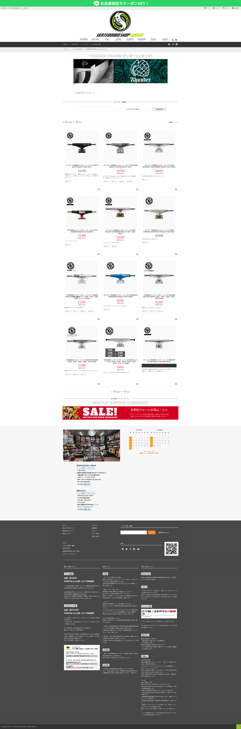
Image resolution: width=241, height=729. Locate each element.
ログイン (226, 8)
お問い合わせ (75, 44)
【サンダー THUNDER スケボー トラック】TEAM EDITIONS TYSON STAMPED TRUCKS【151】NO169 (159, 166)
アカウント (217, 8)
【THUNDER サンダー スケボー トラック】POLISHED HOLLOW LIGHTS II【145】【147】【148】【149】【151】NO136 (159, 296)
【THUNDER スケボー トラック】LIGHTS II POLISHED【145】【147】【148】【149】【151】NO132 (81, 360)
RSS (64, 548)
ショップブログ (84, 44)
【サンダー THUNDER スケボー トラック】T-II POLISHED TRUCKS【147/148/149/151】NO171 (120, 166)
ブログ (65, 543)
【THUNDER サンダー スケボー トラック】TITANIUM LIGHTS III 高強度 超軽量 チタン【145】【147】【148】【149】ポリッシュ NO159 (82, 296)
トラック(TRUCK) (76, 49)
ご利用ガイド (66, 44)
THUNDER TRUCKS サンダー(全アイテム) (85, 93)
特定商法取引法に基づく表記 (71, 551)
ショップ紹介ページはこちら (85, 468)
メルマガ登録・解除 (96, 44)
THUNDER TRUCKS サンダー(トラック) (96, 49)
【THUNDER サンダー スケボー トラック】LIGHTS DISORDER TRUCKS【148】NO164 (82, 231)
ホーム (207, 8)
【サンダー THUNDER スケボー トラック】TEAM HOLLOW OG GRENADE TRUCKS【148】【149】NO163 (120, 231)
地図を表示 (87, 484)
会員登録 (236, 8)
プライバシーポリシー (69, 554)
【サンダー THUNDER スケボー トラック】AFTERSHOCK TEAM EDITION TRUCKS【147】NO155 (120, 295)
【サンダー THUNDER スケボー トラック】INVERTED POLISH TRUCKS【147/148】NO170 (159, 360)
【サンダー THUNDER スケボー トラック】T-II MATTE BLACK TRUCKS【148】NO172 (81, 166)
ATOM (68, 548)
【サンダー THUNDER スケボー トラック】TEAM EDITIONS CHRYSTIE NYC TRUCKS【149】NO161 (159, 231)
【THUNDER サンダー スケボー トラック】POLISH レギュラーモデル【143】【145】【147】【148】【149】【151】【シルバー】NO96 (120, 361)
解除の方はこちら (164, 532)
